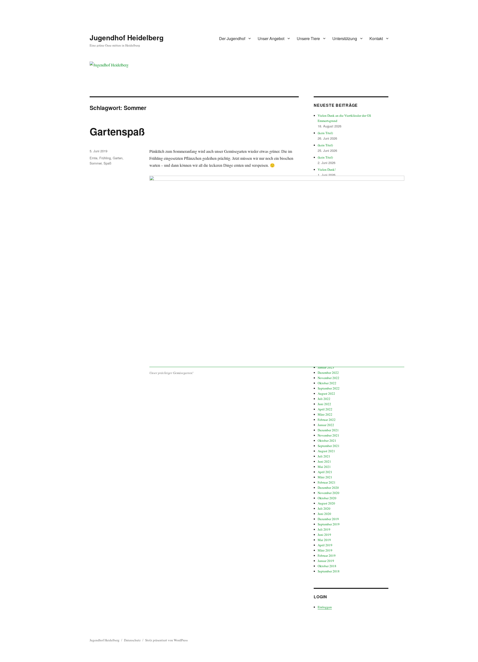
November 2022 (328, 378)
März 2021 (325, 477)
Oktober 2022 (327, 383)
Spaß (107, 163)
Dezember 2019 (328, 519)
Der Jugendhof (232, 38)
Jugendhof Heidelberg (127, 37)
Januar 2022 (326, 425)
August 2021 (326, 451)
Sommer (96, 163)
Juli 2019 (324, 529)
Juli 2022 (324, 398)
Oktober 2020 (327, 498)
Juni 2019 (324, 534)
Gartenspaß (117, 131)
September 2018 (329, 571)
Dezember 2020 (328, 487)
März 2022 (325, 414)
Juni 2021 (324, 461)
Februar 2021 (327, 482)
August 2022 (326, 393)
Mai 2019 (324, 540)
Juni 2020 (324, 513)
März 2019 (325, 550)
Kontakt (376, 38)
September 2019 (329, 524)
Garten (117, 158)
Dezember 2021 (328, 430)
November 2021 (328, 435)
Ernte (93, 158)
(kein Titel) (325, 133)
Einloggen (325, 607)
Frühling (105, 158)
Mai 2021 (324, 466)
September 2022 (329, 388)
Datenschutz (132, 640)
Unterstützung (344, 38)
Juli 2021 (324, 456)
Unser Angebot (271, 38)
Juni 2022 (324, 404)
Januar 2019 (326, 560)
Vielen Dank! (327, 169)
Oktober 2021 (327, 440)
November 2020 (328, 493)
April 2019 (325, 545)
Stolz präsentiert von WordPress (166, 640)
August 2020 (326, 503)
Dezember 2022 (328, 372)
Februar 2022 (327, 419)
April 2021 (325, 472)
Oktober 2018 (327, 566)
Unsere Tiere (308, 38)
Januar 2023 (326, 367)
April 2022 (325, 409)
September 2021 (329, 445)
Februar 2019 (327, 555)
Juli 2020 (324, 508)
